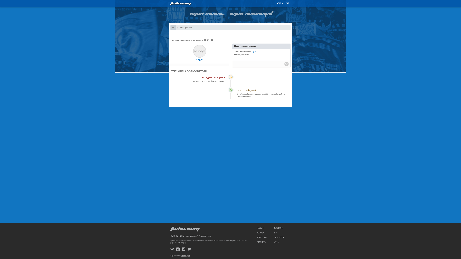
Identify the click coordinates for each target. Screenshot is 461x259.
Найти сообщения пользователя (251, 94)
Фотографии (262, 237)
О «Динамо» (278, 228)
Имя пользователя (243, 51)
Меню (279, 4)
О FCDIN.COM (261, 242)
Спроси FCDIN (279, 237)
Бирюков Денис (185, 256)
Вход (287, 4)
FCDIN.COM (180, 3)
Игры (276, 233)
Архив (276, 242)
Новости (260, 228)
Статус (239, 54)
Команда (260, 233)
